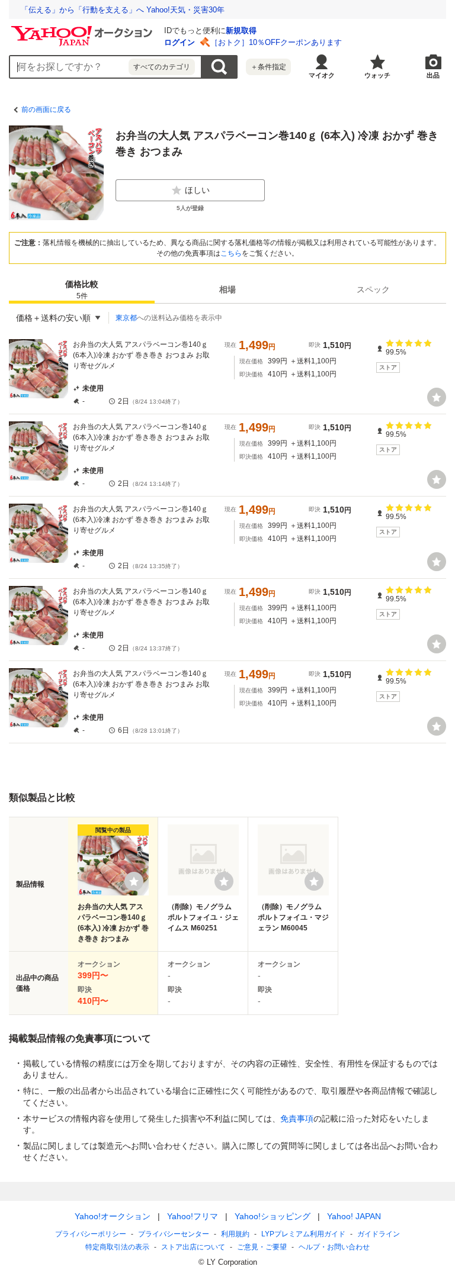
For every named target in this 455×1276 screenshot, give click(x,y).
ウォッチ (377, 75)
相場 (227, 289)
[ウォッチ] (436, 397)
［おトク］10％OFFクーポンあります (276, 42)
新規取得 (241, 30)
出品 (433, 75)
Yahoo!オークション (112, 1216)
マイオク (322, 75)
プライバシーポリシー (90, 1234)
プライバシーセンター (173, 1234)
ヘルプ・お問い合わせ (334, 1247)
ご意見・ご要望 (262, 1247)
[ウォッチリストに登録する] (133, 881)
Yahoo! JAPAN (354, 1216)
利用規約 (235, 1234)
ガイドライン (378, 1234)
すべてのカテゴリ (161, 67)
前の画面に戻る (46, 109)
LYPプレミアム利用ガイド (303, 1234)
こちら (231, 253)
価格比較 (81, 289)
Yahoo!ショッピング (272, 1216)
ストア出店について (193, 1247)
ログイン (179, 42)
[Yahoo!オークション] (83, 29)
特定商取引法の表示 (117, 1247)
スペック (373, 289)
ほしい (197, 190)
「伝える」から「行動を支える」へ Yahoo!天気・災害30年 (123, 9)
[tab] (82, 289)
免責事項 (296, 1118)
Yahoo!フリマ (192, 1216)
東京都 (126, 317)
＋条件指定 (268, 67)
